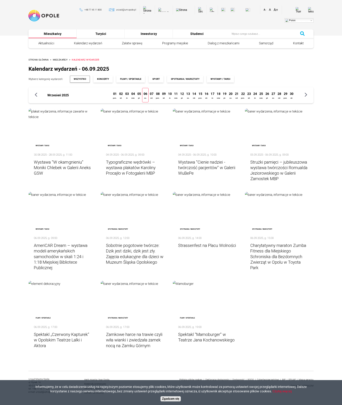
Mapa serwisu (306, 379)
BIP (284, 379)
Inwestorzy (149, 34)
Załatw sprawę (132, 43)
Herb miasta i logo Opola (96, 379)
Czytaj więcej (282, 391)
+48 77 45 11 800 (93, 9)
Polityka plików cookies (190, 379)
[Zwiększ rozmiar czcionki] (276, 10)
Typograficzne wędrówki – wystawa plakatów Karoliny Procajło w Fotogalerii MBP (131, 168)
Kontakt (298, 43)
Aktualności (46, 43)
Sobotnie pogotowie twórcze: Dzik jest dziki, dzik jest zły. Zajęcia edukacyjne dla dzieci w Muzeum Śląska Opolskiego (134, 254)
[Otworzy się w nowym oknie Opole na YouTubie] (247, 9)
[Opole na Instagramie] (233, 10)
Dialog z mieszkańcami (223, 43)
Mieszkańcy (52, 34)
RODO (251, 379)
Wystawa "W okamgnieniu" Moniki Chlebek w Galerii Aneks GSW (62, 168)
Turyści (100, 34)
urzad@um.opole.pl (126, 9)
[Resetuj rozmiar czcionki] (270, 10)
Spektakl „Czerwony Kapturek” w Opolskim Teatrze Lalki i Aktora (61, 340)
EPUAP (292, 379)
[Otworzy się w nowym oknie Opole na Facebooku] (223, 10)
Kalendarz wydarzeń (88, 43)
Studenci (197, 34)
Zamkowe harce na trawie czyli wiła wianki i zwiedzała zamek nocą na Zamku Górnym (134, 340)
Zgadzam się (170, 398)
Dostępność (238, 379)
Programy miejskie (175, 43)
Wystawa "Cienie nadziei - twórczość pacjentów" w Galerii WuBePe (206, 168)
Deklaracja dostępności (217, 379)
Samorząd (266, 43)
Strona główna (38, 59)
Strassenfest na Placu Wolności (207, 245)
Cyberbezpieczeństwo (268, 379)
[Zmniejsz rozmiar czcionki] (265, 9)
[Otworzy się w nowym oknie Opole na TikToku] (255, 10)
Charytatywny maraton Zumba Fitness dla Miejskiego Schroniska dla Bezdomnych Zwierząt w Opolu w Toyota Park (278, 256)
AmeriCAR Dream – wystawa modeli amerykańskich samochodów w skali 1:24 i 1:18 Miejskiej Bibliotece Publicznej (60, 256)
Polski (292, 20)
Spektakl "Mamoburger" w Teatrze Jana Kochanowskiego (206, 337)
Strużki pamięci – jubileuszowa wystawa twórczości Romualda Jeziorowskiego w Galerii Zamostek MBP (278, 170)
